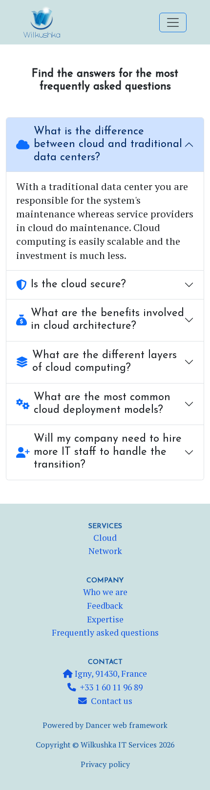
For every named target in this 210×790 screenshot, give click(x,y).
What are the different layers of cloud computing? (104, 362)
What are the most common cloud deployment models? (102, 404)
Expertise (105, 619)
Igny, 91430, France (110, 673)
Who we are (105, 592)
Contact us (111, 700)
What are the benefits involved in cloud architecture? (107, 320)
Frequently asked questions (105, 632)
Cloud (105, 537)
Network (105, 550)
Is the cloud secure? (78, 284)
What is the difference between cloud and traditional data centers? (108, 144)
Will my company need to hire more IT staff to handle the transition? (108, 451)
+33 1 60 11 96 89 (111, 687)
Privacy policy (105, 764)
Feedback (105, 605)
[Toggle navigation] (173, 22)
